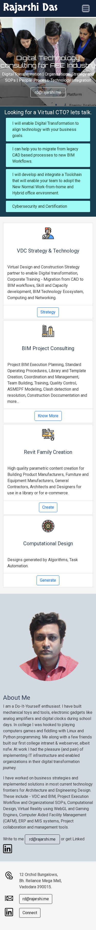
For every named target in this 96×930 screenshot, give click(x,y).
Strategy (48, 312)
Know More (48, 415)
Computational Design (48, 543)
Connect (30, 912)
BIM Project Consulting (48, 348)
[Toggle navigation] (86, 8)
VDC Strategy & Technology (48, 251)
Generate (48, 580)
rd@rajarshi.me (48, 92)
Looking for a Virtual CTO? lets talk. (48, 112)
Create (48, 507)
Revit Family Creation (48, 452)
